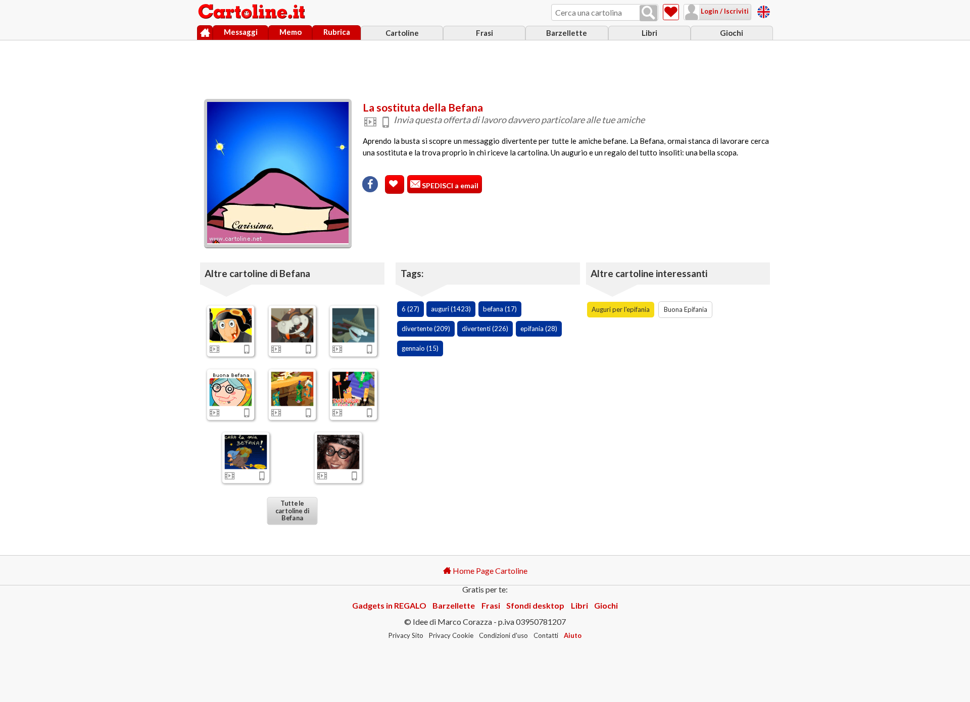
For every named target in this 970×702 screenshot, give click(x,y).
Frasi (484, 32)
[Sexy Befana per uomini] (338, 452)
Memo (290, 31)
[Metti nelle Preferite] (394, 184)
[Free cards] (763, 10)
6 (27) (410, 309)
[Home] (205, 33)
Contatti (546, 635)
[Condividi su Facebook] (370, 184)
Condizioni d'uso (503, 635)
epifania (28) (538, 329)
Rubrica (336, 31)
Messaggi (241, 31)
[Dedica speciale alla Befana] (231, 325)
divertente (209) (426, 329)
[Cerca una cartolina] (648, 13)
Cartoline (402, 32)
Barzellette (566, 32)
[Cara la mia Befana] (246, 452)
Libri (649, 32)
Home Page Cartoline (489, 570)
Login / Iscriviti (724, 11)
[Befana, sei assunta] (292, 388)
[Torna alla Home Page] (252, 12)
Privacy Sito (406, 635)
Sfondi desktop (535, 605)
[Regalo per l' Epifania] (353, 388)
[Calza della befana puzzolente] (231, 388)
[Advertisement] (485, 67)
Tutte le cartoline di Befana (292, 511)
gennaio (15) (420, 348)
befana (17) (500, 309)
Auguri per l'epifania (621, 309)
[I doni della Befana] (353, 325)
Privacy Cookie (451, 635)
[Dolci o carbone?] (292, 325)
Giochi (731, 32)
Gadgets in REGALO (389, 605)
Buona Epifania (685, 309)
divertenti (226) (485, 329)
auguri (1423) (451, 309)
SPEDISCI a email (449, 185)
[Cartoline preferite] (671, 12)
